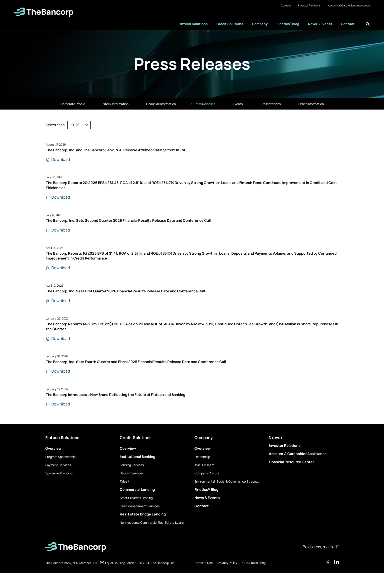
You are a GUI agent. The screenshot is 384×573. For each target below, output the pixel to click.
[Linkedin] (337, 562)
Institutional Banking (137, 456)
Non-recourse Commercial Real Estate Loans (152, 522)
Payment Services (58, 465)
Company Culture (206, 473)
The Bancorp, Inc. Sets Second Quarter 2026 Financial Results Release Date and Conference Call (128, 220)
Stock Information (115, 104)
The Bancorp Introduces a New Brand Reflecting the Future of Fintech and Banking (115, 394)
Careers (286, 5)
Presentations (270, 104)
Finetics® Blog (206, 489)
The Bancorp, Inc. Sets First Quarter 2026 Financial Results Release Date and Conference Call (125, 291)
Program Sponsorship (60, 457)
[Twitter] (327, 562)
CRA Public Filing (254, 563)
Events (238, 104)
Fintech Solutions (193, 24)
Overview (53, 448)
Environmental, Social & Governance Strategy (226, 481)
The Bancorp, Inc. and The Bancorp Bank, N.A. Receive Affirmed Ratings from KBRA (115, 150)
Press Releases (204, 104)
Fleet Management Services (140, 506)
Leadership (202, 457)
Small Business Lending (136, 498)
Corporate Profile (72, 104)
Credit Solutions (229, 24)
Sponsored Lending (58, 473)
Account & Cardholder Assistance (298, 453)
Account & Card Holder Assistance (349, 5)
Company (260, 24)
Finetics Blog (288, 23)
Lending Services (132, 465)
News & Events (320, 24)
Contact (348, 24)
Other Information (311, 104)
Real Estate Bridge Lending (143, 514)
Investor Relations (309, 5)
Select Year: (55, 125)
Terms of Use (203, 563)
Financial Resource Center (291, 461)
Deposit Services (132, 473)
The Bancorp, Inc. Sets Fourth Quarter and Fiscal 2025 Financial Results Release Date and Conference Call (136, 361)
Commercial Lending (137, 489)
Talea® (124, 481)
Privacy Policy (227, 563)
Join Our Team (204, 465)
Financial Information (161, 104)
